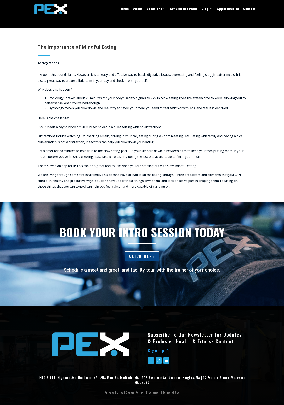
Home (124, 9)
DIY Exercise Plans (183, 9)
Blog (205, 9)
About (138, 9)
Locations (154, 9)
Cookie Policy (135, 392)
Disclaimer (153, 392)
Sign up (156, 350)
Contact (249, 9)
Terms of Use (171, 392)
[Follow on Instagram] (159, 360)
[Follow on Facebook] (151, 360)
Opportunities (228, 9)
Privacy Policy (114, 392)
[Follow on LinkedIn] (166, 360)
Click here (142, 256)
